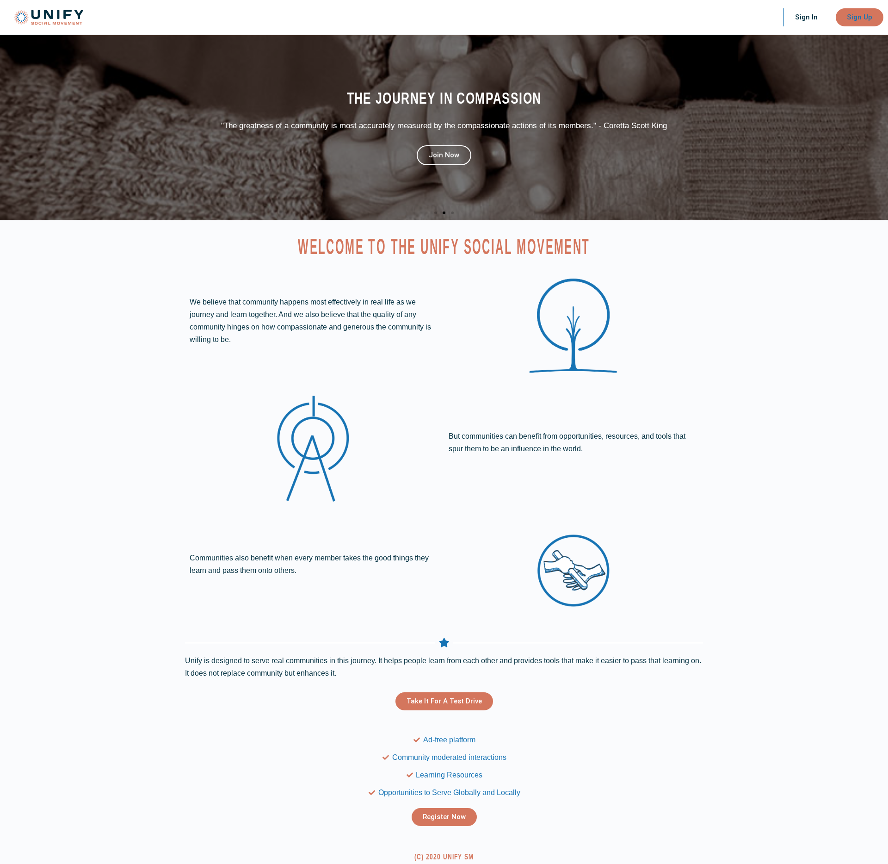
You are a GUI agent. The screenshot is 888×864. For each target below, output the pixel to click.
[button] (435, 212)
